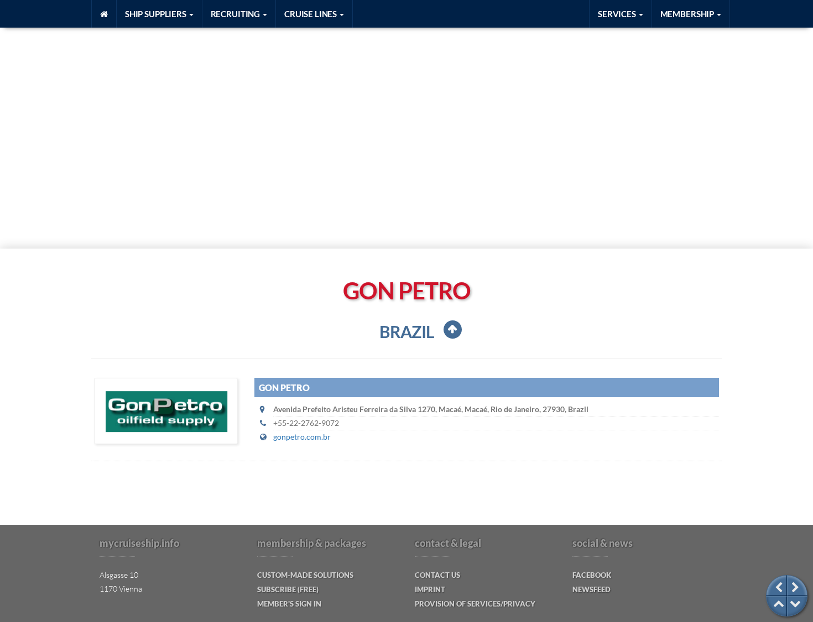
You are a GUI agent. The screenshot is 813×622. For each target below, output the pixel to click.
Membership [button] (688, 14)
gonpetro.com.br (302, 436)
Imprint (430, 589)
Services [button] (618, 14)
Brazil (406, 331)
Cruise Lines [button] (311, 14)
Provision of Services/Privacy (475, 603)
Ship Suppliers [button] (156, 14)
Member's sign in (289, 603)
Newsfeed (591, 589)
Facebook (591, 575)
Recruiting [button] (236, 14)
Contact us (437, 575)
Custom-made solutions (305, 575)
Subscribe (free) (288, 589)
